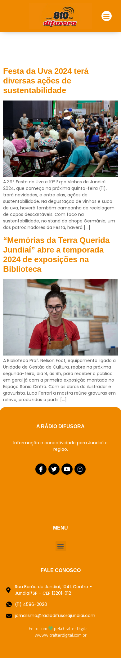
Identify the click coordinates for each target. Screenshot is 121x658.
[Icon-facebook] (41, 469)
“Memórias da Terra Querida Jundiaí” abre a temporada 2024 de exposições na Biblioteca (56, 254)
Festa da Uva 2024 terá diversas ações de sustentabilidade (45, 80)
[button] (106, 16)
